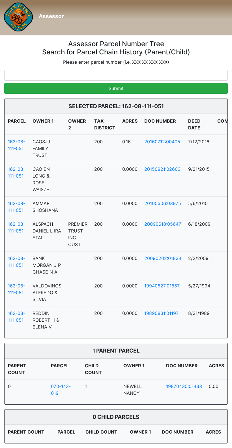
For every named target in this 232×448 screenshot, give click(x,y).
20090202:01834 (162, 258)
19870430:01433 (184, 386)
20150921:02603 (162, 169)
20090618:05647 (162, 224)
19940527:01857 (162, 286)
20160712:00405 (162, 141)
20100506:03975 (162, 203)
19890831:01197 (161, 313)
